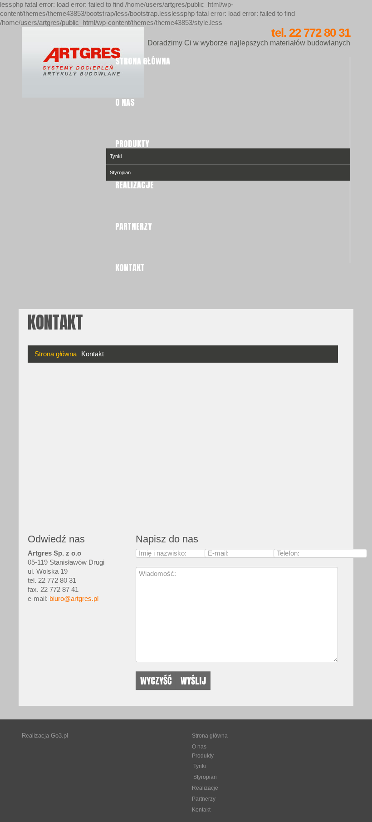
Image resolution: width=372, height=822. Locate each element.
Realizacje (134, 185)
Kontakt (130, 267)
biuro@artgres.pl (73, 598)
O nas (125, 102)
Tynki (116, 156)
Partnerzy (133, 226)
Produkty (132, 144)
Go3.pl (59, 735)
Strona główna (142, 61)
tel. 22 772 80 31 (310, 32)
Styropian (205, 777)
